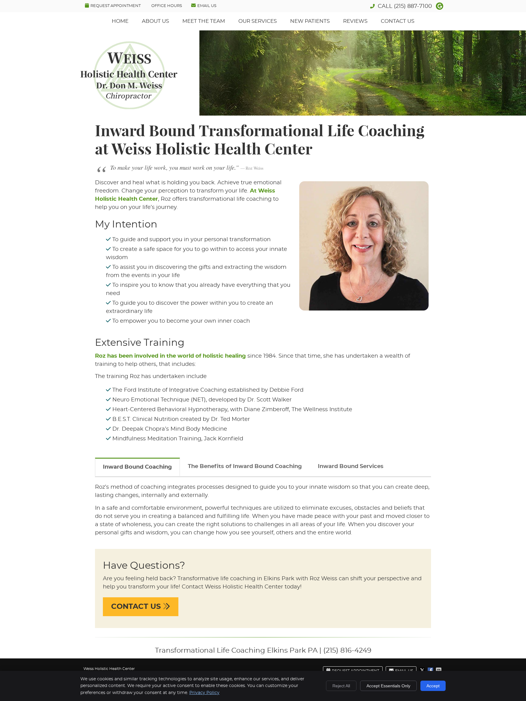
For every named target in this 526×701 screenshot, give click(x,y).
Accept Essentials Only (388, 685)
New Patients (310, 21)
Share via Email (439, 670)
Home (120, 21)
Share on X (422, 670)
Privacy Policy (204, 693)
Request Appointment (115, 6)
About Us (155, 21)
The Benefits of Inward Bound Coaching (245, 466)
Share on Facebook (431, 670)
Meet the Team (203, 21)
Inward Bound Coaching (137, 467)
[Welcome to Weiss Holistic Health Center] (128, 107)
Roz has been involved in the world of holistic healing (170, 356)
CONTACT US (137, 606)
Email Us (206, 6)
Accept (433, 685)
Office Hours (166, 6)
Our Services (257, 21)
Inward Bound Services (351, 466)
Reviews (355, 21)
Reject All (341, 685)
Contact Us (397, 21)
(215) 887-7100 (413, 6)
